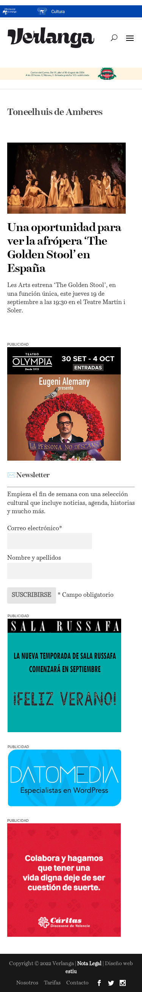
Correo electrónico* (34, 529)
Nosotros (27, 983)
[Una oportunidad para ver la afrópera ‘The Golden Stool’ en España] (66, 178)
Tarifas (52, 983)
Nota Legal (90, 963)
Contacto (77, 983)
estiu (71, 971)
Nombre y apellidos (34, 558)
